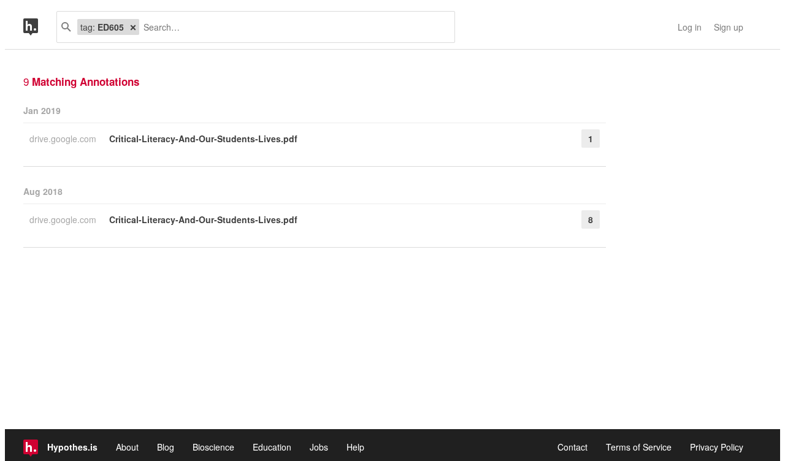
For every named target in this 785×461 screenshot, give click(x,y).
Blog (165, 447)
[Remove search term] (133, 27)
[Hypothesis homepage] (39, 27)
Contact (572, 447)
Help (355, 447)
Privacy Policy (716, 447)
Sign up (728, 26)
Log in (690, 26)
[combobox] (292, 26)
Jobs (319, 447)
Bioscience (213, 447)
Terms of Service (639, 447)
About (127, 447)
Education (272, 447)
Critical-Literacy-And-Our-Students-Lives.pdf (203, 138)
